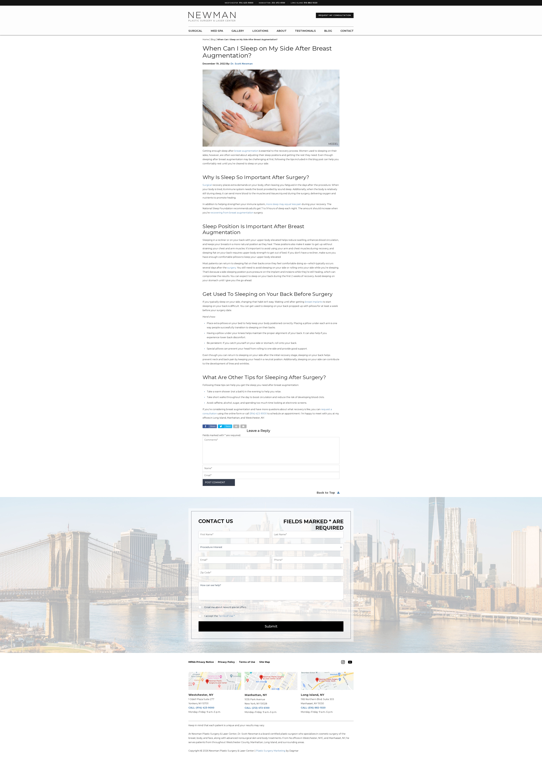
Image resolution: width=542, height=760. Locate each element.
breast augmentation (246, 151)
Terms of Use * (226, 616)
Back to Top (326, 492)
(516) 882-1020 (316, 707)
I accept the (219, 616)
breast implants (313, 302)
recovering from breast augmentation (231, 212)
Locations (260, 30)
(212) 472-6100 (260, 708)
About (282, 30)
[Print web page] (236, 426)
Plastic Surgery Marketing (270, 750)
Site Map (264, 662)
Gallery (237, 30)
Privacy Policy (226, 662)
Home (206, 39)
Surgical (195, 30)
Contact (347, 30)
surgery (231, 267)
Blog (328, 30)
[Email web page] (243, 426)
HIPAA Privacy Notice (201, 662)
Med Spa (217, 30)
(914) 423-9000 (205, 707)
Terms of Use (247, 662)
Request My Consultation (335, 15)
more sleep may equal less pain (283, 204)
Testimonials (305, 30)
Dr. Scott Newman (242, 63)
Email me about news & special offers (225, 607)
